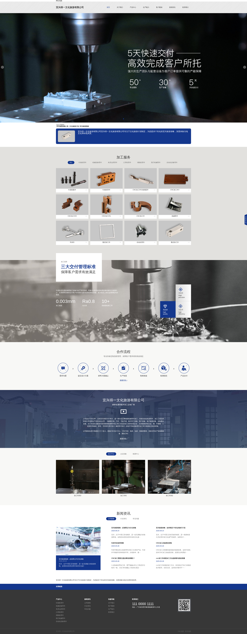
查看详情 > (123, 380)
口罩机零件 (127, 162)
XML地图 (181, 631)
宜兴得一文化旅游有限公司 (70, 7)
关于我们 (120, 7)
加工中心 (111, 454)
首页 (108, 7)
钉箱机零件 (82, 162)
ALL (71, 162)
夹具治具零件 (112, 162)
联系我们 (185, 7)
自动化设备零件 (172, 162)
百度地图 (188, 631)
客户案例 (159, 7)
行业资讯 (123, 518)
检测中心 (136, 454)
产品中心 (133, 7)
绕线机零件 (141, 162)
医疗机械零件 (155, 162)
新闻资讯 (172, 7)
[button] (123, 118)
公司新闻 (111, 518)
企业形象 (123, 454)
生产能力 (146, 7)
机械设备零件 (97, 162)
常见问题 (136, 518)
